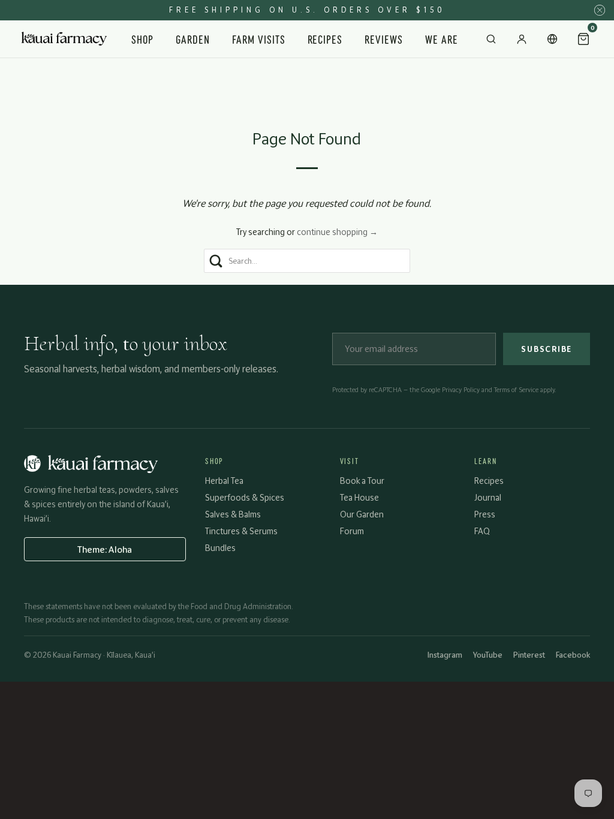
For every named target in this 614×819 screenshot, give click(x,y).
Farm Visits (258, 38)
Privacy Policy (461, 390)
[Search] (491, 39)
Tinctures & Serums (241, 531)
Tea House (359, 497)
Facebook (573, 655)
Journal (487, 497)
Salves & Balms (233, 514)
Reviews (384, 38)
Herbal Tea (224, 480)
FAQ (482, 531)
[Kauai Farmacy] (64, 39)
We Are (441, 38)
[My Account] (521, 39)
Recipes (325, 38)
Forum (352, 531)
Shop (142, 38)
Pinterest (529, 655)
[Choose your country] (552, 39)
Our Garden (362, 514)
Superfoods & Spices (244, 497)
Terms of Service (516, 390)
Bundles (220, 548)
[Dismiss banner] (599, 10)
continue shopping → (337, 232)
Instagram (445, 655)
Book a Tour (362, 480)
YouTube (487, 655)
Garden (193, 38)
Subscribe (546, 349)
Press (484, 514)
